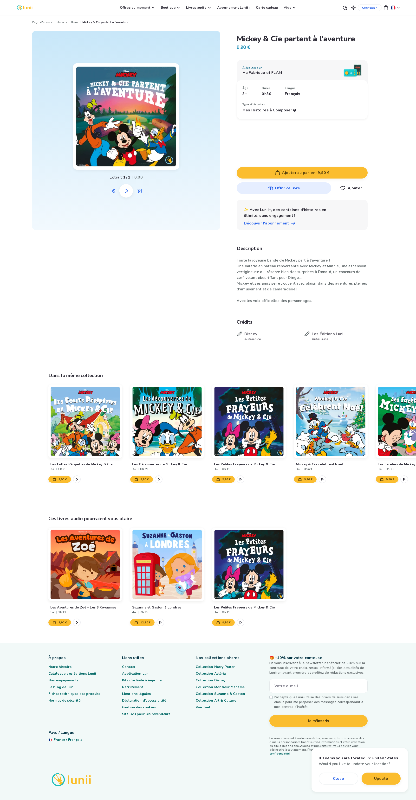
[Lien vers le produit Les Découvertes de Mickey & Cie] (167, 421)
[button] (353, 7)
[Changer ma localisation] (395, 7)
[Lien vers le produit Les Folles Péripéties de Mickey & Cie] (85, 421)
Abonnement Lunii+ (233, 7)
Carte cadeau (267, 7)
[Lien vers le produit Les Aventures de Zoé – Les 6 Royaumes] (85, 564)
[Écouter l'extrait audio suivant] (139, 191)
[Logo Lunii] (25, 7)
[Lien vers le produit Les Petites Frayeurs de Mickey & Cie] (249, 421)
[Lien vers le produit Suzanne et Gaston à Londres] (167, 564)
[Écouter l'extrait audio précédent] (112, 191)
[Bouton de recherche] (344, 7)
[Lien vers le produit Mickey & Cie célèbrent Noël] (331, 421)
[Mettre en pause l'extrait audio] (126, 191)
